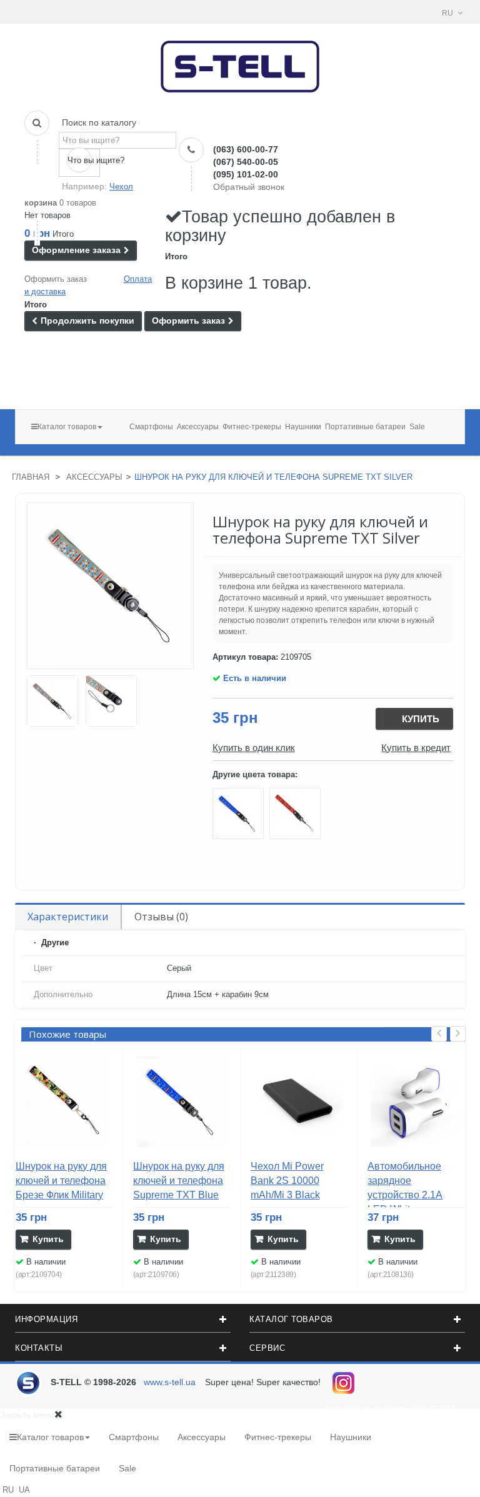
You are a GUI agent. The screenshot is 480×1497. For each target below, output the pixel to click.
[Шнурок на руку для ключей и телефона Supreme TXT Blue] (240, 815)
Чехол (121, 186)
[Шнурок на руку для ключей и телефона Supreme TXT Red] (296, 815)
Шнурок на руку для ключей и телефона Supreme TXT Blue (178, 1180)
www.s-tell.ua (170, 1382)
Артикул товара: (245, 657)
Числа (418, 1409)
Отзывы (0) (161, 916)
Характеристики (68, 916)
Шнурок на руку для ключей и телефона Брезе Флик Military (61, 1180)
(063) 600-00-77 (245, 149)
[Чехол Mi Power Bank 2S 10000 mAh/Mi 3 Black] (299, 1101)
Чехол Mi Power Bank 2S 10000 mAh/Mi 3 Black (287, 1180)
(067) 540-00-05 (245, 162)
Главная (30, 477)
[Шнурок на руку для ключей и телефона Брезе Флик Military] (53, 701)
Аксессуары (94, 477)
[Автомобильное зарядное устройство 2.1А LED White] (416, 1101)
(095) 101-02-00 (245, 174)
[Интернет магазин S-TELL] (240, 62)
